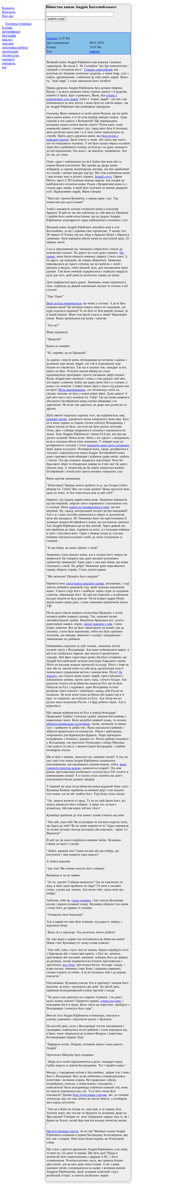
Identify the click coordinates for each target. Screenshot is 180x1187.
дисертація (10, 51)
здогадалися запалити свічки (85, 583)
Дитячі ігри (10, 55)
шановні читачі (57, 419)
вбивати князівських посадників (68, 724)
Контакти (8, 12)
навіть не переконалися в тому (89, 507)
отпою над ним (111, 1001)
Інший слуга (103, 176)
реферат (95, 51)
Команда (8, 8)
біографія (9, 35)
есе (4, 67)
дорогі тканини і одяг (98, 624)
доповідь (8, 63)
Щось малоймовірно (71, 389)
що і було (68, 965)
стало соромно (81, 900)
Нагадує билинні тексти (62, 1131)
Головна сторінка (18, 24)
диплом (7, 43)
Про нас (8, 16)
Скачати (52, 38)
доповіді (8, 59)
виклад (7, 39)
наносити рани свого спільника (108, 445)
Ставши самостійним (98, 69)
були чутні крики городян (90, 1095)
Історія (7, 27)
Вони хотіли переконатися (64, 303)
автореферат (11, 31)
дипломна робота (15, 47)
